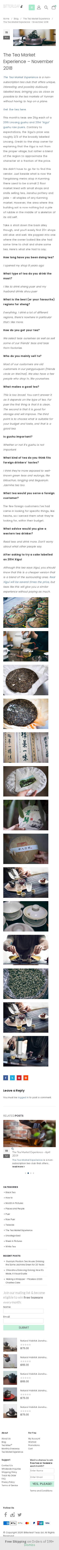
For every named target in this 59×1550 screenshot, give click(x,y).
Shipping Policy (9, 1472)
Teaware (10, 1228)
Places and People (15, 1211)
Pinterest (19, 1077)
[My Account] (39, 7)
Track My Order (9, 1475)
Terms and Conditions (41, 1490)
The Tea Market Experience (20, 77)
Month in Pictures (14, 1206)
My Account (34, 1438)
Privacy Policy (8, 1482)
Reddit (25, 1077)
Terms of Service (10, 1485)
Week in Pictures (14, 1244)
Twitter (12, 1077)
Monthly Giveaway (11, 1448)
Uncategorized (13, 1239)
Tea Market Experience (12, 1452)
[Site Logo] (13, 6)
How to (9, 1201)
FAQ (3, 1479)
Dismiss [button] (29, 1545)
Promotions (34, 1445)
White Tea (11, 1249)
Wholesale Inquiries (11, 1469)
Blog (4, 1442)
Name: (7, 1310)
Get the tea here (14, 109)
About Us (6, 1438)
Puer (8, 1217)
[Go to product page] (10, 1348)
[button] (32, 7)
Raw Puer (10, 1222)
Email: (6, 1320)
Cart (30, 1448)
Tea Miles (7, 1445)
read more (18, 1170)
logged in (23, 1097)
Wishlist (32, 1442)
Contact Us (7, 1465)
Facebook (5, 1077)
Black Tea (10, 1195)
